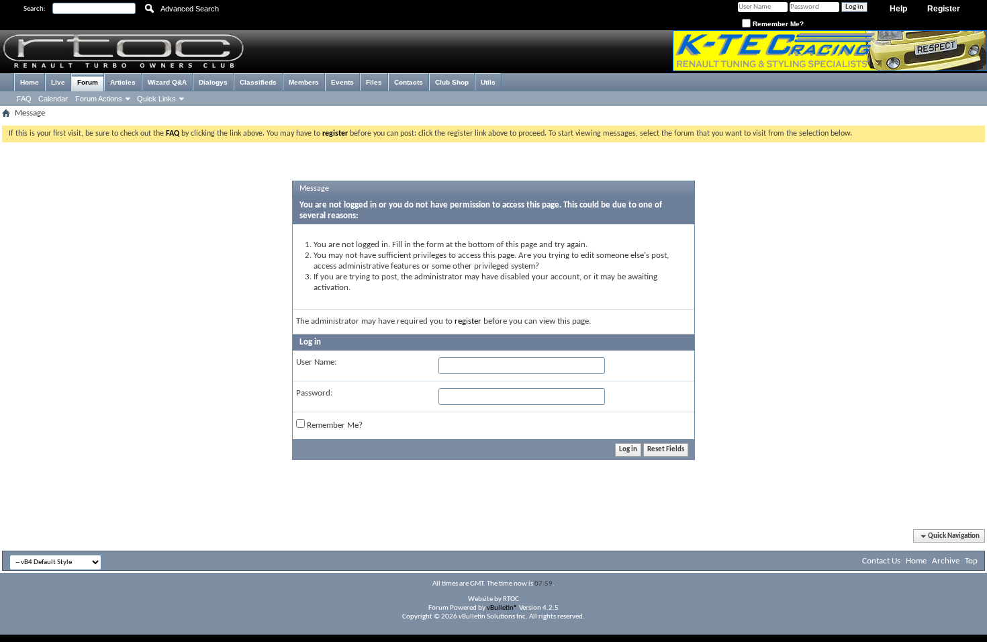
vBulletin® (502, 608)
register (468, 321)
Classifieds (258, 82)
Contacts (408, 82)
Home (29, 82)
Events (342, 82)
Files (374, 82)
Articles (123, 82)
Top (971, 561)
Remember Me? (777, 24)
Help (898, 8)
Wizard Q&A (167, 82)
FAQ (24, 99)
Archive (945, 561)
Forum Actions (98, 99)
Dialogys (213, 82)
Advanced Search (189, 9)
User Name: (316, 362)
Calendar (53, 99)
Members (304, 82)
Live (58, 82)
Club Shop (452, 82)
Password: (314, 393)
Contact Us (881, 561)
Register (943, 8)
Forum (87, 82)
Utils (488, 82)
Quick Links (156, 99)
